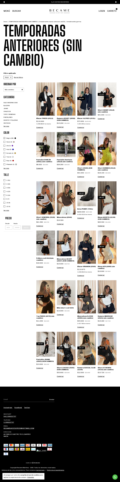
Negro (7, 77)
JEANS (6, 108)
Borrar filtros (18, 77)
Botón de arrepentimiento (55, 470)
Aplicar (26, 227)
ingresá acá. (40, 470)
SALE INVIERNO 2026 (11, 102)
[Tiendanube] (33, 463)
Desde (7, 223)
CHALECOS (7, 111)
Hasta (15, 223)
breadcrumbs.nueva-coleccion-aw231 (52, 21)
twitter (27, 408)
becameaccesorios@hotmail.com (19, 428)
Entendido (30, 477)
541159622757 (10, 416)
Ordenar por (10, 84)
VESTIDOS (7, 123)
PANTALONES (8, 117)
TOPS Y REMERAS (9, 114)
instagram (8, 408)
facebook (18, 408)
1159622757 (9, 422)
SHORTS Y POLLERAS (11, 120)
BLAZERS (7, 105)
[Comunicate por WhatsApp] (115, 477)
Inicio (5, 21)
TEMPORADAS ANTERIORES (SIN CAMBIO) (23, 21)
